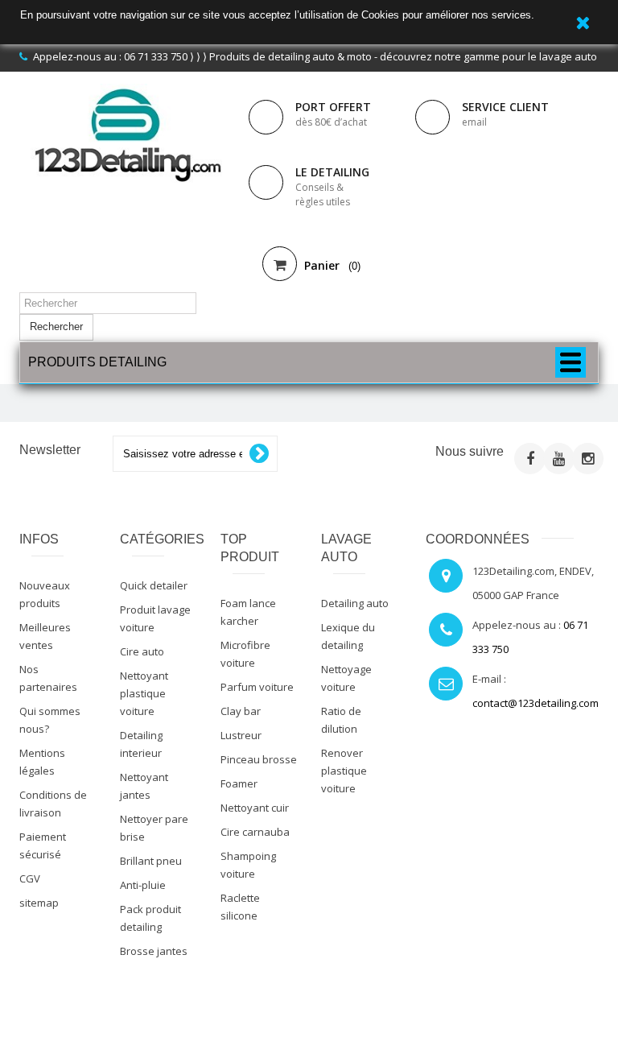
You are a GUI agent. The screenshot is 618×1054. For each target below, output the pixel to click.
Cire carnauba (255, 832)
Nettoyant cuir (254, 807)
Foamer (239, 783)
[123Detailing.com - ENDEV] (128, 134)
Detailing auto (355, 603)
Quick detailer (153, 585)
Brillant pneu (151, 861)
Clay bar (240, 711)
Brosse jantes (153, 951)
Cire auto (142, 651)
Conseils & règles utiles (322, 194)
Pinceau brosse (258, 759)
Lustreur (241, 735)
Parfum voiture (257, 687)
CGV (29, 878)
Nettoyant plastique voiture (144, 693)
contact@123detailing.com (535, 703)
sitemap (39, 902)
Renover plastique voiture (344, 771)
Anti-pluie (143, 885)
